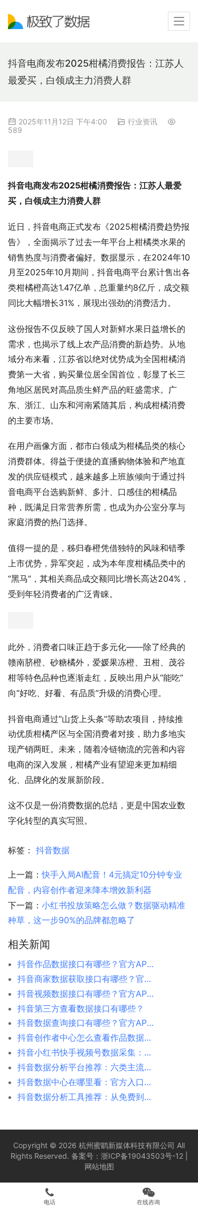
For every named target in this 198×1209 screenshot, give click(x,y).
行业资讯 (142, 121)
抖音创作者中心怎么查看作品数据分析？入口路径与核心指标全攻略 (86, 1037)
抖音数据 (53, 850)
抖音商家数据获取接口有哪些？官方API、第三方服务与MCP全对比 (86, 978)
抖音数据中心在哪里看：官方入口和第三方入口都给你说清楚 (86, 1082)
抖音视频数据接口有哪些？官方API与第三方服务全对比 (86, 993)
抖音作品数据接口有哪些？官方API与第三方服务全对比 (86, 964)
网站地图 (99, 1166)
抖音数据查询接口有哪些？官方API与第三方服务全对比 (86, 1022)
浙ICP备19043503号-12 (142, 1155)
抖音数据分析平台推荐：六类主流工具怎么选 (86, 1067)
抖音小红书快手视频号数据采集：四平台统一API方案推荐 (86, 1052)
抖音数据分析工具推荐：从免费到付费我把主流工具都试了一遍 (86, 1096)
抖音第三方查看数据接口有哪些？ (80, 1008)
